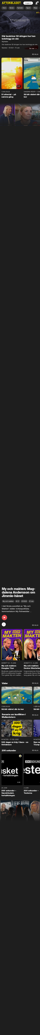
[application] (20, 22)
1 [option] (3, 624)
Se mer (31, 48)
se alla (35, 54)
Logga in (28, 3)
